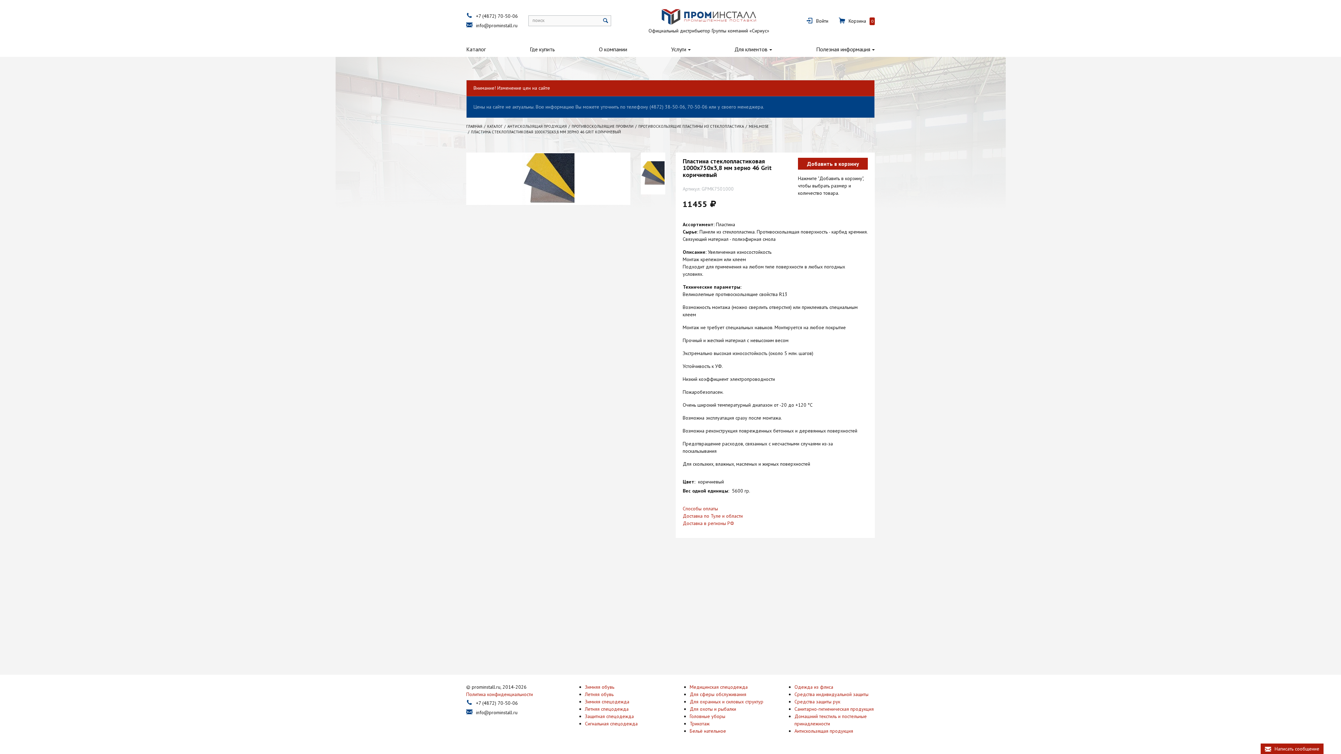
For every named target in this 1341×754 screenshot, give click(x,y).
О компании (613, 49)
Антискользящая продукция (823, 731)
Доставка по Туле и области (713, 516)
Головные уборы (707, 716)
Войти (822, 21)
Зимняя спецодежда (607, 701)
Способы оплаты (700, 508)
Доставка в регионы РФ (708, 523)
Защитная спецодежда (609, 716)
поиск (538, 20)
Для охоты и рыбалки (713, 709)
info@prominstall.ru (497, 25)
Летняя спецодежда (607, 709)
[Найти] (605, 20)
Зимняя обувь (599, 687)
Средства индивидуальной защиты (831, 694)
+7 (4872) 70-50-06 (497, 16)
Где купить (542, 49)
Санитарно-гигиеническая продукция (834, 709)
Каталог (476, 49)
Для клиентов (751, 49)
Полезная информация (843, 49)
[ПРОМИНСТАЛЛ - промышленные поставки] (709, 17)
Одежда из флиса (813, 687)
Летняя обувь (599, 694)
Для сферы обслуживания (718, 694)
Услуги (678, 49)
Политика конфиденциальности (499, 694)
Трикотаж (700, 723)
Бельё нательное (708, 731)
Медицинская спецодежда (719, 687)
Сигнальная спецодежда (611, 723)
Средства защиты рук (817, 701)
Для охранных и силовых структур (726, 701)
